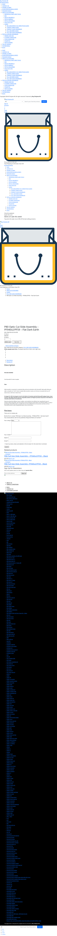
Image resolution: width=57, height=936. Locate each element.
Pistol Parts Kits (8, 22)
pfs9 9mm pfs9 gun (11, 825)
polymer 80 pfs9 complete (12, 875)
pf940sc (8, 752)
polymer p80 (9, 886)
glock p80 (9, 526)
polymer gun (9, 884)
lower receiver (10, 536)
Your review (7, 435)
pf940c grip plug (10, 705)
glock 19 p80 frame (11, 519)
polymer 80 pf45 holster (12, 849)
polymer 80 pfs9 (10, 873)
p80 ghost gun (10, 573)
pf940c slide (9, 736)
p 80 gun (8, 538)
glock (8, 512)
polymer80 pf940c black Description (15, 901)
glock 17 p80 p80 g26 (11, 516)
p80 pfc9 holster (10, 616)
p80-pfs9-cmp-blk (10, 635)
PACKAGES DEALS (6, 11)
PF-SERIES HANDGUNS (10, 37)
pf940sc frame (10, 759)
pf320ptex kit (9, 648)
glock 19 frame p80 (11, 517)
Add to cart (11, 458)
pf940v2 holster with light (12, 792)
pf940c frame (9, 696)
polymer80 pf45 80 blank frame (13, 898)
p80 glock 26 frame (11, 583)
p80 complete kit (10, 550)
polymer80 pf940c (11, 900)
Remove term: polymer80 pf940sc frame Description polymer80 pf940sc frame (24, 920)
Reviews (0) (9, 362)
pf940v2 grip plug (10, 788)
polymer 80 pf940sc (11, 860)
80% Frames (9, 495)
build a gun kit (10, 500)
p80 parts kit (9, 602)
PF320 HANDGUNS (9, 39)
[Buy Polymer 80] (9, 99)
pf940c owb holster (11, 726)
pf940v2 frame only (11, 785)
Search (44, 101)
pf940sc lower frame (11, 766)
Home (8, 289)
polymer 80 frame (10, 837)
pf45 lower (9, 668)
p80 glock (9, 576)
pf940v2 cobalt (10, 778)
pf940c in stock (10, 712)
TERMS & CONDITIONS (12, 484)
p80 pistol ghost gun (11, 623)
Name (6, 438)
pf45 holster (9, 667)
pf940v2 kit (9, 795)
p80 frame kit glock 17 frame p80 (14, 563)
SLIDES (6, 24)
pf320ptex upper (10, 653)
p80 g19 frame (10, 568)
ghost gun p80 (10, 510)
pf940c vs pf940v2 (11, 743)
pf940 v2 (8, 674)
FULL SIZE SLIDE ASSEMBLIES (14, 32)
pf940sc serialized (10, 771)
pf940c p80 (9, 728)
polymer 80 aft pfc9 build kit (13, 835)
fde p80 (8, 505)
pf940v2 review (10, 811)
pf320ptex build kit (11, 644)
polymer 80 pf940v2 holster (13, 863)
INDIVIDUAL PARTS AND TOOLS (12, 14)
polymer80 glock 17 (11, 894)
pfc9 (7, 820)
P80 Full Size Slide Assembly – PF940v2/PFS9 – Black (26, 456)
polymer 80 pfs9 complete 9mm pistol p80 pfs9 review (18, 877)
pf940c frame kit (10, 698)
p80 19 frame (9, 543)
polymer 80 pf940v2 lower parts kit (14, 865)
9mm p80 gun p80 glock (12, 498)
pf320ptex (9, 642)
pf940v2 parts (10, 807)
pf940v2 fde (9, 780)
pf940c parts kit (10, 731)
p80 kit (8, 594)
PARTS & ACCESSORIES (8, 12)
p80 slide (8, 630)
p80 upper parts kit (11, 634)
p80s (8, 637)
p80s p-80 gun (10, 639)
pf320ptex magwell (11, 651)
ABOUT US (9, 483)
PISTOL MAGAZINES (9, 21)
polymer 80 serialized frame (13, 880)
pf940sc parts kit (10, 769)
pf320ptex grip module (12, 646)
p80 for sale (9, 552)
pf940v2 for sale (10, 781)
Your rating (7, 420)
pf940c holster (10, 707)
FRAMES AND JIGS (9, 36)
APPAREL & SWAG (6, 7)
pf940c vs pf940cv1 (11, 741)
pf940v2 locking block (11, 797)
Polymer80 (9, 887)
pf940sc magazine (10, 768)
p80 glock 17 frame (11, 580)
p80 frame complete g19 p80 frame (14, 556)
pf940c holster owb (11, 708)
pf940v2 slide (10, 813)
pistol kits (9, 830)
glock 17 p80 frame (11, 514)
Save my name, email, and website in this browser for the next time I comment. (26, 444)
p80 (7, 542)
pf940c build (9, 684)
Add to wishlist (9, 345)
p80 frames (9, 566)
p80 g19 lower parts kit (12, 571)
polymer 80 (9, 834)
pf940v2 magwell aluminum (13, 804)
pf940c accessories (11, 679)
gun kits (8, 533)
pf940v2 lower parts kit (12, 799)
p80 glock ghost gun (11, 587)
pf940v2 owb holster (11, 806)
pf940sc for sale (10, 757)
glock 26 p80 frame (11, 523)
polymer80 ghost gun (11, 893)
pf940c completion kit (11, 693)
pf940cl (8, 747)
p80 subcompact (10, 632)
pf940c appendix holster (12, 681)
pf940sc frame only (11, 761)
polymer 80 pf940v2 (11, 861)
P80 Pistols (9, 625)
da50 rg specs (10, 503)
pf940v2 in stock (10, 794)
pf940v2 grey (9, 787)
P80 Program (9, 627)
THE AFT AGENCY (6, 44)
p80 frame (9, 554)
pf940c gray (9, 703)
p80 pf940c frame (10, 606)
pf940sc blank (10, 754)
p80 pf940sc (9, 608)
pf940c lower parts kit (11, 721)
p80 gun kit (9, 590)
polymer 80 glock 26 (11, 844)
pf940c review (10, 733)
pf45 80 (8, 656)
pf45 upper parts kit (11, 672)
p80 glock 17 (9, 578)
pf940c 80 (9, 677)
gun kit (8, 531)
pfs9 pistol (9, 827)
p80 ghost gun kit (10, 575)
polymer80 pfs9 (10, 915)
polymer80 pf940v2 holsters (13, 908)
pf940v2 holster (10, 790)
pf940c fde (9, 695)
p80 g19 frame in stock (12, 569)
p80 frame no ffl (10, 564)
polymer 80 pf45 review (12, 853)
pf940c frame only (11, 700)
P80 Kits (8, 596)
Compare (15, 345)
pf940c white (9, 745)
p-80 (8, 540)
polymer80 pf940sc (11, 903)
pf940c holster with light (12, 710)
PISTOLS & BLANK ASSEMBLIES (10, 34)
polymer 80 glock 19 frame (12, 842)
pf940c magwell (10, 722)
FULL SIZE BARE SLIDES (13, 31)
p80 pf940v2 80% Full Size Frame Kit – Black (17, 613)
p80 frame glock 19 (11, 561)
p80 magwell (9, 599)
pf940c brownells (10, 682)
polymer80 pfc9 (10, 912)
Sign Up (24, 473)
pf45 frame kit (10, 663)
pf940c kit (9, 715)
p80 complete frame (11, 549)
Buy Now (17, 342)
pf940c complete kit (11, 689)
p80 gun (8, 589)
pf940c (8, 675)
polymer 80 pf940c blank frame (13, 858)
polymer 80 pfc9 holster (12, 870)
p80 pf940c (9, 604)
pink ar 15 (9, 828)
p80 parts (9, 601)
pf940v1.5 (9, 773)
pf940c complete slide (11, 691)
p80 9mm (9, 545)
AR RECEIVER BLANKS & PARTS (10, 9)
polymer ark (9, 882)
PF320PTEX (7, 41)
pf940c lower (9, 719)
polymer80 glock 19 (11, 896)
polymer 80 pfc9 (10, 868)
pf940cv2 (9, 750)
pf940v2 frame (10, 783)
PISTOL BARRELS (8, 19)
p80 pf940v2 (9, 611)
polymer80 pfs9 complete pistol (13, 917)
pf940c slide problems (11, 740)
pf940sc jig (9, 764)
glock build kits (10, 524)
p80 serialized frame (11, 629)
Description (10, 360)
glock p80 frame (10, 528)
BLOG (3, 47)
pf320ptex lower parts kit (12, 649)
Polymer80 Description (12, 889)
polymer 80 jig (10, 846)
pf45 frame (9, 660)
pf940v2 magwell (10, 802)
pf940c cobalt (10, 688)
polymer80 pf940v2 (11, 907)
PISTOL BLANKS (8, 42)
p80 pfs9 (8, 620)
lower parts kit (10, 535)
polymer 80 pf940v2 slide (12, 867)
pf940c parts (9, 729)
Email (6, 441)
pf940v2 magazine (11, 801)
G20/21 (8, 509)
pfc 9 (8, 818)
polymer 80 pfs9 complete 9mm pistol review (16, 879)
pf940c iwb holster (11, 714)
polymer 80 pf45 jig (11, 851)
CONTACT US (5, 6)
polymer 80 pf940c (11, 854)
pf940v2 (8, 774)
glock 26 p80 (9, 521)
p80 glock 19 (9, 582)
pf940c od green (10, 724)
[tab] (30, 360)
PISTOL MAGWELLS (9, 17)
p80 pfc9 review (10, 618)
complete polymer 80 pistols (13, 502)
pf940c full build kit (11, 702)
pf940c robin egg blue (11, 735)
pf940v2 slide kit (10, 814)
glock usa (9, 530)
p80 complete (9, 547)
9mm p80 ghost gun (11, 496)
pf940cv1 (9, 748)
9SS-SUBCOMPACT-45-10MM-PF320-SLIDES (18, 26)
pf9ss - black (9, 816)
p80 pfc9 (8, 615)
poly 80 (8, 832)
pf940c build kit (10, 686)
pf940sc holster (10, 762)
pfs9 (7, 823)
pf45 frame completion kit (12, 662)
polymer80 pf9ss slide (11, 910)
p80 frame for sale (10, 557)
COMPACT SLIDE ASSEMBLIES (14, 29)
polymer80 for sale (11, 891)
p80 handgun (9, 592)
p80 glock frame (10, 585)
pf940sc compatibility (11, 755)
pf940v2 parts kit (10, 809)
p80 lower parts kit (11, 597)
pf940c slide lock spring (12, 738)
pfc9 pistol (9, 821)
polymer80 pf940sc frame (12, 905)
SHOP (3, 4)
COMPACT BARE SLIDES (13, 27)
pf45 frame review (11, 665)
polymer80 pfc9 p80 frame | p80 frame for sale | (17, 913)
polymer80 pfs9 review (12, 919)
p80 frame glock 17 (11, 559)
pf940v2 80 (9, 776)
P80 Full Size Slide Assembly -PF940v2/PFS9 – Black (25, 464)
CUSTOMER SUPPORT (12, 490)
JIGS (5, 16)
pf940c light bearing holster (13, 717)
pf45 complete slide (11, 658)
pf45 (8, 655)
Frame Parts (9, 507)
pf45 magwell (10, 670)
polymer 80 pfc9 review (12, 872)
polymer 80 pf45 (10, 847)
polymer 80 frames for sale (12, 840)
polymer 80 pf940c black (12, 856)
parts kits (8, 641)
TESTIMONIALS (6, 46)
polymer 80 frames (11, 839)
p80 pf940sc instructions (12, 609)
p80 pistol (9, 622)
